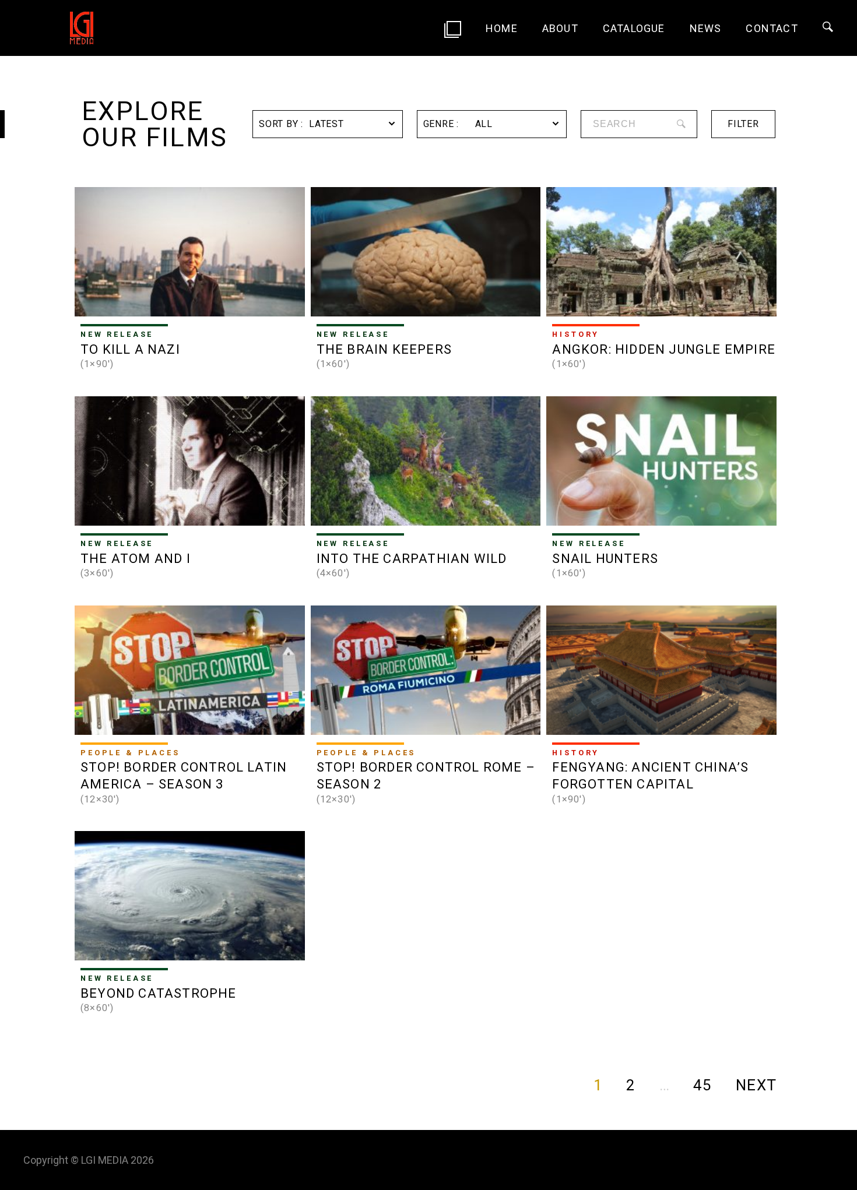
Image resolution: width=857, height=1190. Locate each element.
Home (502, 28)
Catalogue (634, 28)
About (560, 28)
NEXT (756, 1085)
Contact (772, 28)
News (706, 28)
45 (702, 1085)
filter (743, 123)
